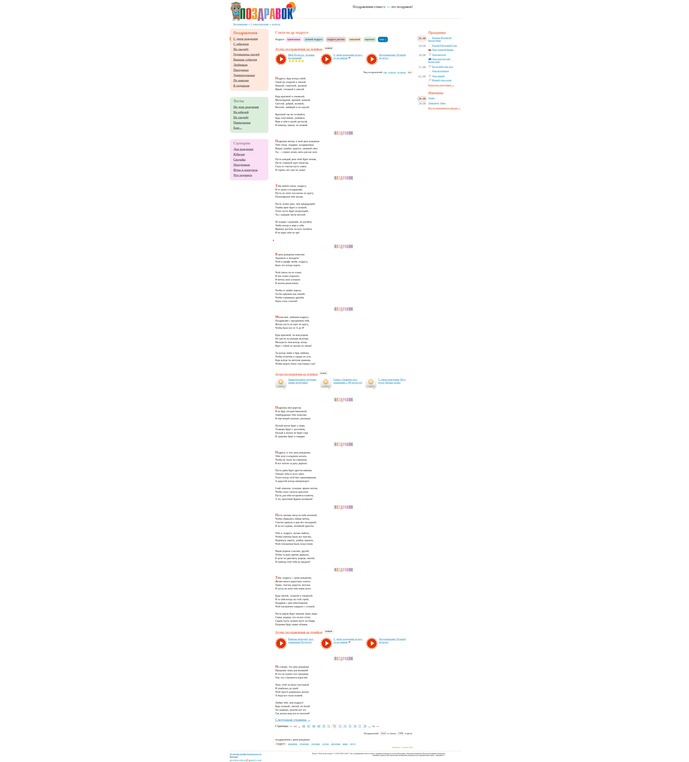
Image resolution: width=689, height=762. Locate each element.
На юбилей (241, 112)
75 (349, 726)
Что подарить (242, 175)
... (299, 726)
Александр (433, 103)
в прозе (392, 72)
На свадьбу (241, 49)
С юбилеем (241, 44)
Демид (431, 98)
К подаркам (241, 85)
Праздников (241, 165)
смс (385, 72)
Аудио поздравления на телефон (298, 49)
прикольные (293, 39)
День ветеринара (440, 71)
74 (344, 726)
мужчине (304, 743)
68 (313, 726)
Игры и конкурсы (245, 170)
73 (339, 726)
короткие (370, 39)
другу (353, 743)
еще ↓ (382, 39)
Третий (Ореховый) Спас (444, 45)
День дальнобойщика (442, 49)
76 (354, 726)
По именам (241, 80)
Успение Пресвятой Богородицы (439, 39)
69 (318, 726)
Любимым (240, 65)
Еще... (237, 128)
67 (308, 726)
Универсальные (244, 75)
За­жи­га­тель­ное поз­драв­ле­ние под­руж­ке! (302, 381)
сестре (325, 743)
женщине (292, 743)
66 (303, 726)
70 (323, 726)
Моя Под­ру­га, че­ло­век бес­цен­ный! (301, 56)
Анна (442, 103)
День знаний (438, 76)
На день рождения (246, 107)
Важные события (245, 59)
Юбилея (239, 154)
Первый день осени (441, 80)
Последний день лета (442, 66)
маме (345, 743)
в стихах (401, 72)
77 (359, 726)
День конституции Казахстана (439, 60)
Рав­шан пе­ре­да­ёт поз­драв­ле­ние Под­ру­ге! (301, 641)
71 (328, 726)
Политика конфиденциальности (245, 754)
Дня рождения (243, 149)
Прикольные (242, 122)
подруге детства (335, 39)
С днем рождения (245, 39)
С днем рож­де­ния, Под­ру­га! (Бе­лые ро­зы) (392, 381)
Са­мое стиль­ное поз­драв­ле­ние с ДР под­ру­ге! (347, 381)
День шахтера (439, 54)
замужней (354, 39)
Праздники (241, 70)
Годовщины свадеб (246, 54)
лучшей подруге (313, 39)
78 (364, 726)
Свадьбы (239, 159)
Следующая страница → (293, 720)
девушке (315, 743)
